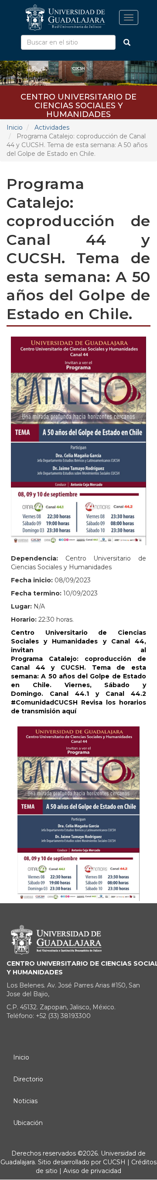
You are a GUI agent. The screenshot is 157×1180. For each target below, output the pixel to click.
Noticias (25, 1101)
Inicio (15, 127)
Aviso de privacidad (91, 1171)
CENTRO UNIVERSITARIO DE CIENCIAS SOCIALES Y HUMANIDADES (78, 99)
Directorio (28, 1079)
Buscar (127, 42)
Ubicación (28, 1123)
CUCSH (114, 1162)
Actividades (51, 127)
